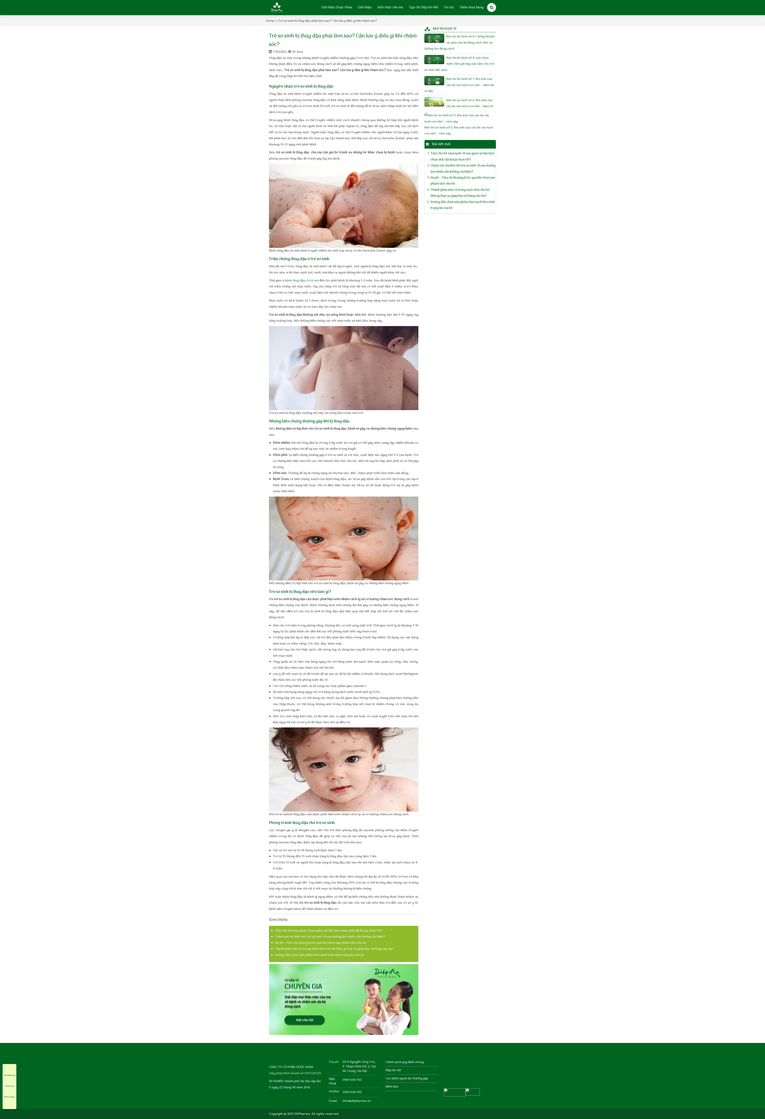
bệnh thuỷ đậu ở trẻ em (302, 280)
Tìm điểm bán (9, 1075)
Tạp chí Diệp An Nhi (423, 7)
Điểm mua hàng (472, 7)
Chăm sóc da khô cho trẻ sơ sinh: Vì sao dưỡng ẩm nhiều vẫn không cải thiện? (330, 936)
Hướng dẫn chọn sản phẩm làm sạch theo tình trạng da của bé (319, 955)
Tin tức (449, 7)
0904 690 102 (352, 1080)
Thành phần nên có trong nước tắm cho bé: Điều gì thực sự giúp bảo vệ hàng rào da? (334, 948)
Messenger (9, 1096)
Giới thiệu (365, 7)
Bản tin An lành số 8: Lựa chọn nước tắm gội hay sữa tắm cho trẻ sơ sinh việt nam (459, 64)
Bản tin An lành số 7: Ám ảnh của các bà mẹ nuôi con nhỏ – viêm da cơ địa (459, 85)
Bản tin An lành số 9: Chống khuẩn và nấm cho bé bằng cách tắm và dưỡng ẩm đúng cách (459, 42)
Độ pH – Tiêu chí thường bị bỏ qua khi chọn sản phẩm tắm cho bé (320, 943)
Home (270, 21)
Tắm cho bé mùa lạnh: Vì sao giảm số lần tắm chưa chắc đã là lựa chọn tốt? (329, 930)
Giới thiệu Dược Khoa (337, 7)
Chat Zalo (9, 1086)
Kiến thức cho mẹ (390, 7)
